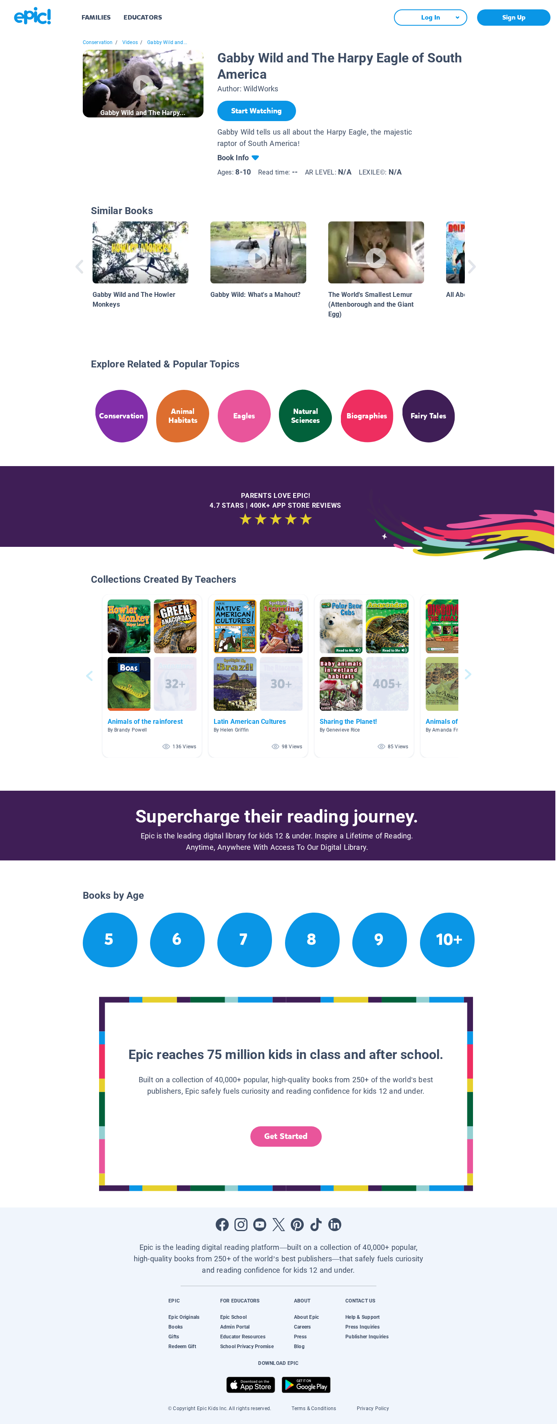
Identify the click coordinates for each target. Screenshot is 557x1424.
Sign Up (514, 17)
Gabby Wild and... (167, 42)
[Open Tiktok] (316, 1224)
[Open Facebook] (222, 1224)
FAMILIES (96, 17)
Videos (130, 42)
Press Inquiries (362, 1327)
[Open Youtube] (259, 1224)
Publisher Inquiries (367, 1337)
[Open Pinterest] (297, 1224)
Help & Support (362, 1317)
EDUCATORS (143, 17)
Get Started (285, 1136)
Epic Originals (183, 1317)
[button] (152, 676)
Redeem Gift (182, 1346)
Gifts (173, 1337)
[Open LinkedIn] (334, 1224)
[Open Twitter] (278, 1224)
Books (175, 1327)
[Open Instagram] (241, 1224)
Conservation (98, 42)
